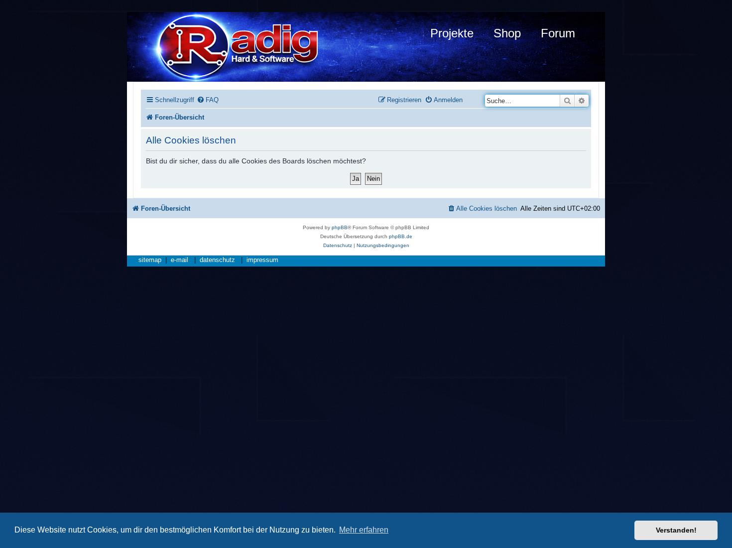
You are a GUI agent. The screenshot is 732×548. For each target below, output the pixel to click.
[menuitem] (208, 100)
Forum (558, 33)
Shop (507, 33)
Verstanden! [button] (676, 530)
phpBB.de (400, 236)
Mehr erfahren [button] (363, 530)
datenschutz (217, 260)
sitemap (149, 260)
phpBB (340, 227)
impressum (262, 260)
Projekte (452, 33)
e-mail (179, 260)
